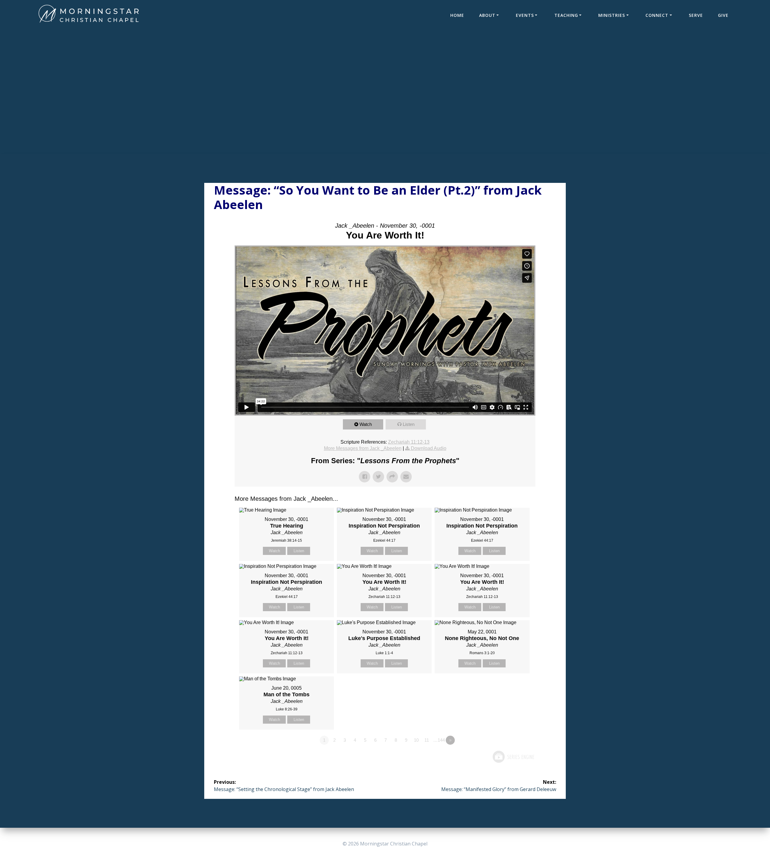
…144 (439, 740)
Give (723, 15)
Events (525, 15)
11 (426, 740)
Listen (408, 424)
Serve (696, 15)
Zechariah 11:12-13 (409, 442)
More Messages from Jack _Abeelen (363, 448)
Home (457, 15)
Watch (365, 424)
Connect (656, 15)
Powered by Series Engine (513, 757)
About (487, 15)
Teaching (566, 15)
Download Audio (428, 448)
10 (416, 740)
